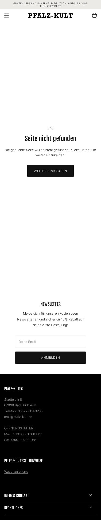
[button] (6, 15)
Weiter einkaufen (50, 171)
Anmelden (50, 357)
